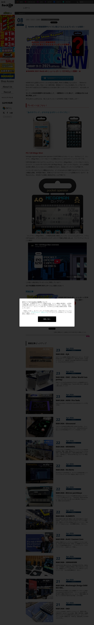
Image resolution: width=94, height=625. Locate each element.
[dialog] (47, 312)
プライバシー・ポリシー (39, 312)
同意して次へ (47, 319)
